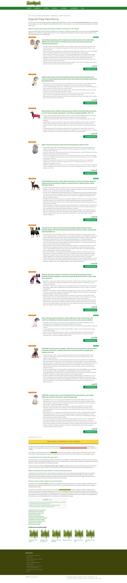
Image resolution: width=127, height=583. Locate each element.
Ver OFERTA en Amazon (90, 69)
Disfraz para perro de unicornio (36, 511)
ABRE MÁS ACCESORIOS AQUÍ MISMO (63, 441)
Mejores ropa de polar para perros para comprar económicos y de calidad (47, 502)
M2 (96, 576)
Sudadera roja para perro (34, 514)
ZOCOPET (27, 576)
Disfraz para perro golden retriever (37, 521)
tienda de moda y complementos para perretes (54, 22)
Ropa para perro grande (34, 524)
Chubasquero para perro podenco (36, 519)
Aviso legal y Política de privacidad (74, 576)
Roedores (74, 8)
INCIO (29, 8)
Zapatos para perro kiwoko (35, 522)
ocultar (50, 499)
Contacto (85, 576)
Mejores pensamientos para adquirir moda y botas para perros (44, 505)
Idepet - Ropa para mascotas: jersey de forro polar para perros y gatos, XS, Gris (65, 144)
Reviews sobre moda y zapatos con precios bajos (41, 506)
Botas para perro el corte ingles (36, 513)
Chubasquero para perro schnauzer (37, 510)
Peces (55, 8)
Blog (82, 8)
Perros (37, 8)
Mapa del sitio (91, 576)
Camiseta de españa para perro (36, 516)
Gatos (46, 8)
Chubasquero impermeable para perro (37, 517)
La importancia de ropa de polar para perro (40, 503)
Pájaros (64, 8)
